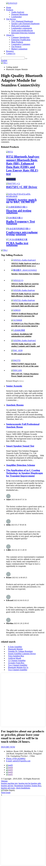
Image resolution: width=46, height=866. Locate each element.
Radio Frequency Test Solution (20, 222)
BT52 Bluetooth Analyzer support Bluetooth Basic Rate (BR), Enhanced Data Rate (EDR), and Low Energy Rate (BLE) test (22, 165)
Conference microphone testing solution (22, 233)
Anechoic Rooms (15, 405)
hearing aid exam (8, 788)
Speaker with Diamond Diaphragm (25, 23)
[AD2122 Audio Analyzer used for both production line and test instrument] (17, 280)
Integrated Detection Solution (23, 33)
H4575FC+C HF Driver (21, 187)
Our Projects (16, 46)
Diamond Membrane (19, 14)
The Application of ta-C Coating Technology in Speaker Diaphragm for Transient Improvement (24, 473)
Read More (10, 179)
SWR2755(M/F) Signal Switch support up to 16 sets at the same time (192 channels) (25, 366)
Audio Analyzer (17, 12)
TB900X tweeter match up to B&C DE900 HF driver (21, 202)
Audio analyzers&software (22, 30)
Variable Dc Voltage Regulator (20, 651)
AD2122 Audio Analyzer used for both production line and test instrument (25, 286)
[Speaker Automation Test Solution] (24, 270)
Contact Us (10, 53)
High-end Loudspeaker (20, 26)
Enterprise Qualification (20, 40)
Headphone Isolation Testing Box (27, 786)
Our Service (11, 19)
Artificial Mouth (14, 658)
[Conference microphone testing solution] (18, 229)
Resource (10, 51)
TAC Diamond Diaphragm (22, 21)
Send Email (5, 792)
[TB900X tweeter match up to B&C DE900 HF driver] (23, 196)
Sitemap (4, 781)
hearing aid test (7, 786)
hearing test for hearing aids (30, 783)
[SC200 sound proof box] (16, 350)
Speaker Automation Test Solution (25, 274)
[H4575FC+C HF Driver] (13, 183)
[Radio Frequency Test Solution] (14, 218)
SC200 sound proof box (21, 354)
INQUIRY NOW (8, 747)
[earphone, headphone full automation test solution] (18, 330)
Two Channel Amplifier (17, 665)
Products (9, 10)
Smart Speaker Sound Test (20, 446)
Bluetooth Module (15, 649)
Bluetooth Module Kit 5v (18, 667)
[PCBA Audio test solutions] (16, 239)
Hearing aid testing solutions (18, 212)
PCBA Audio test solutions (17, 244)
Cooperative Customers (20, 44)
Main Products (17, 42)
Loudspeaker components (21, 28)
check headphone (23, 788)
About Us (10, 35)
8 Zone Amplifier (15, 647)
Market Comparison (19, 49)
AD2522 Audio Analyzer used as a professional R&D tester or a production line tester (25, 265)
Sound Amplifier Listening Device (22, 654)
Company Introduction (20, 37)
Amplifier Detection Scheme (20, 465)
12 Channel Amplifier (17, 660)
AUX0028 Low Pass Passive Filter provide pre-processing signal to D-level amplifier (25, 326)
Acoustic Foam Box (16, 663)
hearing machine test (9, 783)
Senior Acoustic (14, 386)
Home (8, 7)
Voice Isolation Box (16, 656)
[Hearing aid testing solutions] (16, 207)
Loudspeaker (16, 17)
